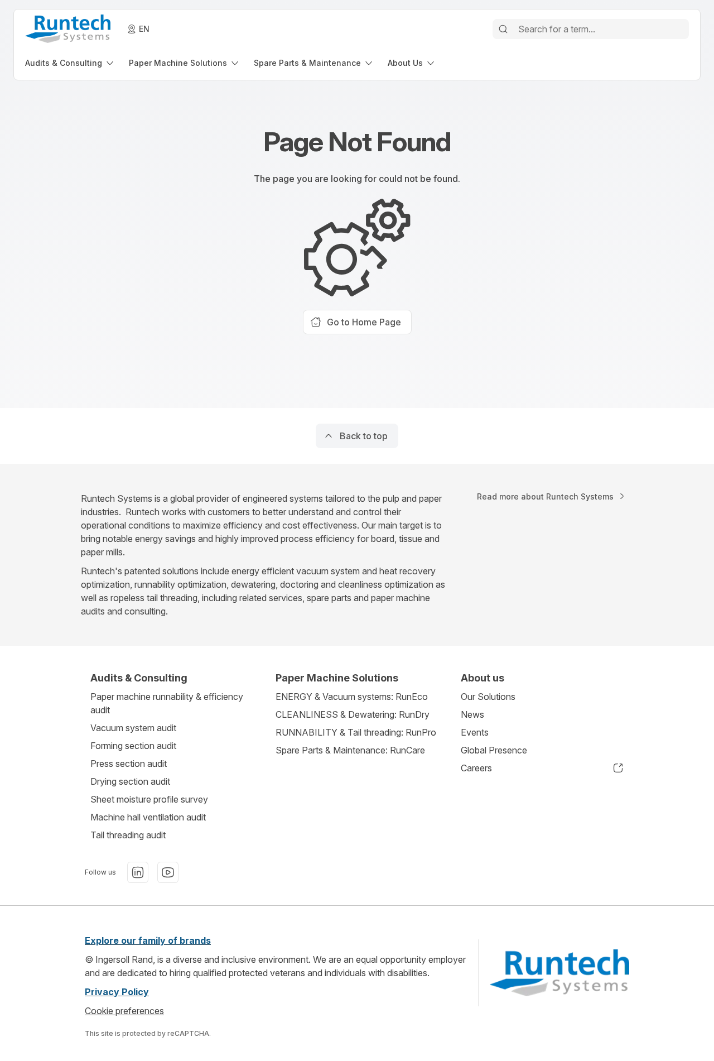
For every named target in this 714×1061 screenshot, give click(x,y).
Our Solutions (488, 696)
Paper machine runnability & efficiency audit (166, 703)
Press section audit (128, 763)
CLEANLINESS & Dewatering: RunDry (353, 714)
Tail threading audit (128, 835)
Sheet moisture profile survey (149, 799)
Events (475, 732)
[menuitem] (70, 63)
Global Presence (494, 750)
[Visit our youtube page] (167, 872)
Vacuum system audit (133, 727)
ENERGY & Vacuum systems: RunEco (352, 696)
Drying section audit (130, 781)
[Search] (503, 29)
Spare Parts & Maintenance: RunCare (350, 750)
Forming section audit (133, 745)
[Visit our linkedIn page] (137, 872)
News (472, 714)
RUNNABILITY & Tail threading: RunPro (356, 732)
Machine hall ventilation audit (148, 817)
